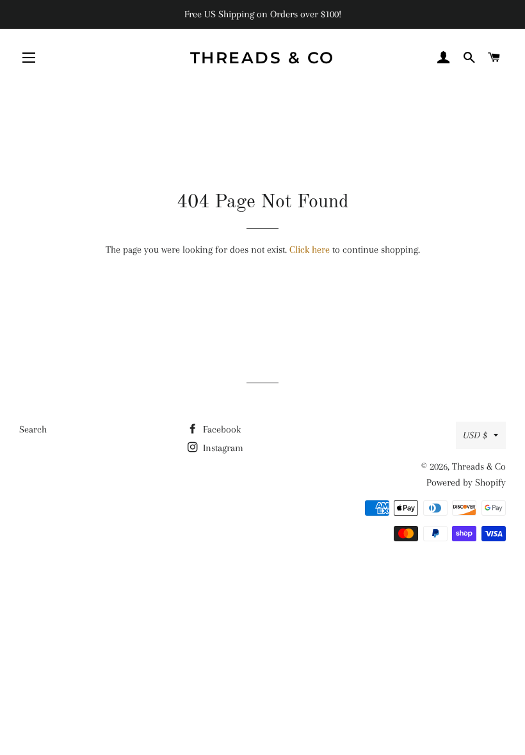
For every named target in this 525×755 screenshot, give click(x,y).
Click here (309, 249)
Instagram (221, 448)
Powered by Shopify (466, 482)
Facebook (220, 429)
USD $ (475, 435)
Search (33, 429)
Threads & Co (262, 57)
